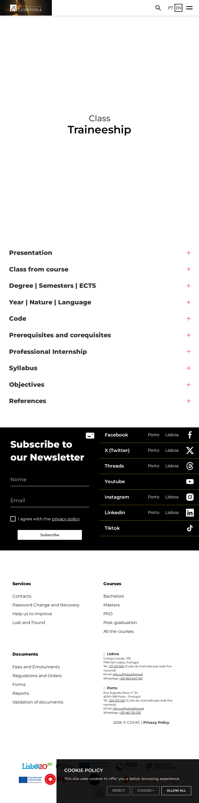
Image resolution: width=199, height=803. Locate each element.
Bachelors (113, 596)
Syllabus (23, 368)
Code (17, 318)
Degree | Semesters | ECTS (52, 285)
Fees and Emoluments (36, 666)
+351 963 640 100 (131, 678)
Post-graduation (120, 622)
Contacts (21, 596)
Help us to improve (32, 613)
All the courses (118, 631)
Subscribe (49, 535)
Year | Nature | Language (50, 302)
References (27, 401)
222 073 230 (117, 700)
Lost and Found (28, 622)
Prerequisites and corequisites (60, 335)
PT (170, 7)
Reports (20, 693)
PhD (107, 613)
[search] (158, 8)
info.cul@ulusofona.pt (128, 674)
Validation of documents (37, 702)
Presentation (30, 252)
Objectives (26, 384)
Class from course (38, 269)
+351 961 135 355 (130, 712)
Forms (19, 684)
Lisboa (172, 434)
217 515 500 (116, 666)
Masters (111, 605)
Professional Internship (48, 351)
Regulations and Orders (37, 675)
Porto (153, 434)
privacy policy (66, 519)
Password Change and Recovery (46, 605)
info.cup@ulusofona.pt (128, 708)
